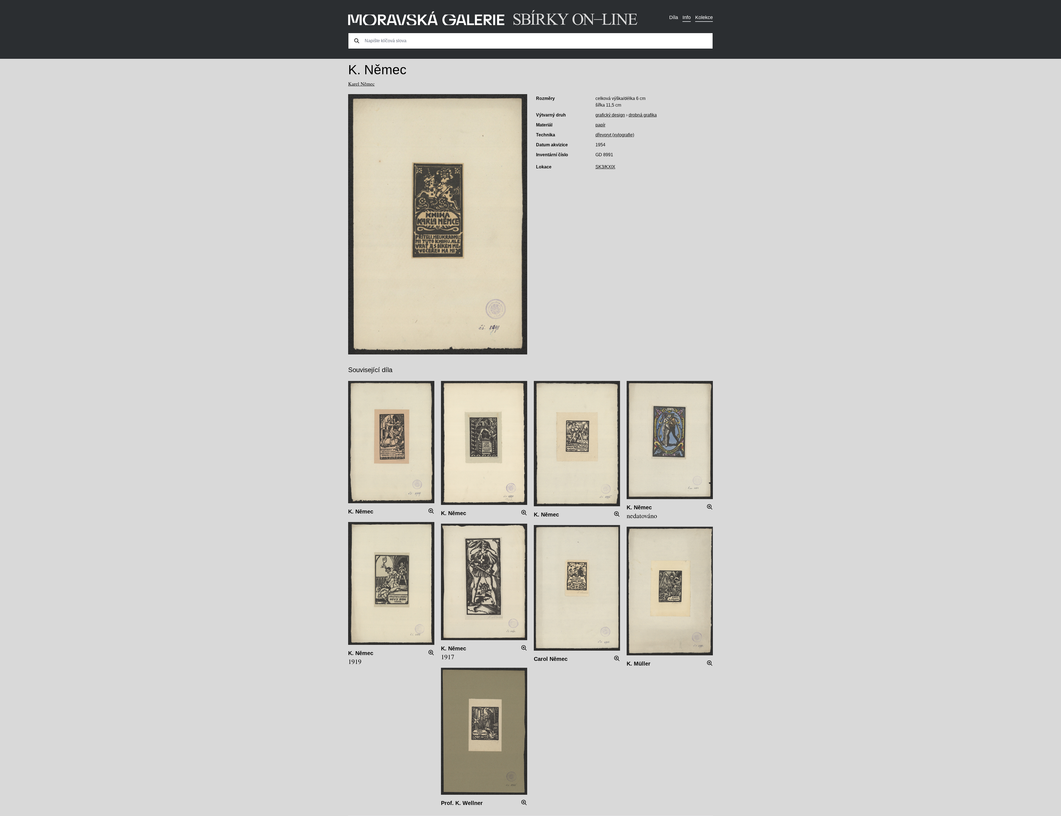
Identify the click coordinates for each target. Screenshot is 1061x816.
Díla (673, 17)
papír (600, 125)
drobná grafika (643, 115)
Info (686, 17)
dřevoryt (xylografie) (614, 135)
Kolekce (704, 17)
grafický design (610, 115)
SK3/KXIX (605, 167)
